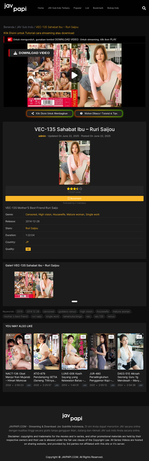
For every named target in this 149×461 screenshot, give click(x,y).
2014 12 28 (33, 311)
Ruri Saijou (32, 228)
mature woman (121, 311)
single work (52, 316)
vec (88, 316)
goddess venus (67, 311)
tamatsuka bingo (72, 316)
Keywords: (9, 311)
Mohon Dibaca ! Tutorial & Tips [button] (100, 113)
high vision (86, 311)
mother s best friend (16, 316)
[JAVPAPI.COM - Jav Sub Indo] (18, 8)
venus (111, 316)
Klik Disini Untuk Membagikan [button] (51, 113)
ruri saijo (37, 316)
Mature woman (75, 214)
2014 (19, 311)
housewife (103, 311)
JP (27, 241)
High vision (45, 214)
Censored (31, 214)
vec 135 (99, 316)
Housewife (59, 214)
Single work (93, 214)
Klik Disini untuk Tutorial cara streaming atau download (39, 33)
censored (48, 311)
